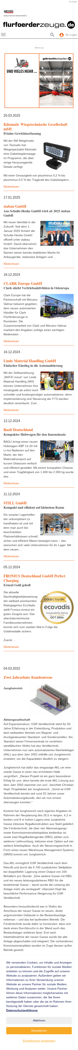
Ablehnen (39, 1020)
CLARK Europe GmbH (23, 283)
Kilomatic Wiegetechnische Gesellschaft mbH (35, 127)
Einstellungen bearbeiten (39, 1040)
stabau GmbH (15, 206)
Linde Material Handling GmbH (30, 360)
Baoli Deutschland (18, 429)
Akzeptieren (39, 1030)
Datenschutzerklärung (22, 1010)
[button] (6, 13)
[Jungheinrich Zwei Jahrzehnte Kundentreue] (50, 700)
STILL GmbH (15, 503)
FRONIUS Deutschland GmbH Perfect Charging (34, 578)
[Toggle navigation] (3, 34)
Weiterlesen (11, 186)
